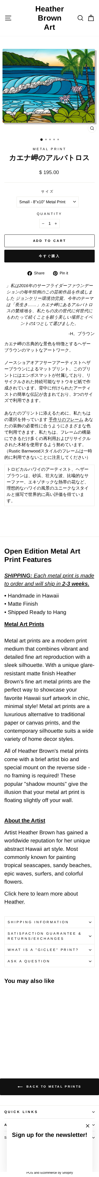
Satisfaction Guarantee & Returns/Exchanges (45, 936)
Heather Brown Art (49, 18)
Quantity (49, 214)
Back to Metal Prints (53, 1086)
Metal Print (49, 149)
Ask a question (29, 961)
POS (29, 1172)
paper (11, 723)
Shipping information (38, 922)
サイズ (47, 191)
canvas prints (42, 723)
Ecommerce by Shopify (56, 1172)
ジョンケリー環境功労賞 (39, 298)
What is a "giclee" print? (43, 950)
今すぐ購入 (49, 256)
